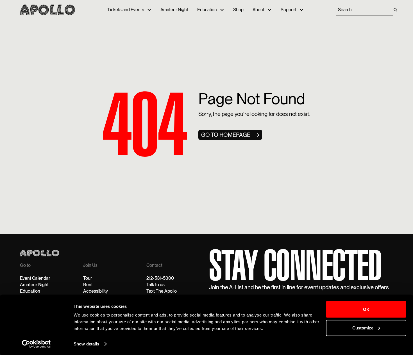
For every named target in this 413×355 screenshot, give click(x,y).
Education (207, 9)
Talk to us (155, 284)
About (258, 9)
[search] (395, 9)
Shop (238, 9)
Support (288, 9)
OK (366, 309)
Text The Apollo (161, 291)
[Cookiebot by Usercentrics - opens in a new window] (36, 344)
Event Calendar (35, 278)
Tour (87, 278)
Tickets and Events (125, 9)
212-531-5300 (160, 278)
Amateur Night (174, 9)
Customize (362, 327)
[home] (47, 10)
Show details (86, 344)
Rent (88, 284)
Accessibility (95, 291)
